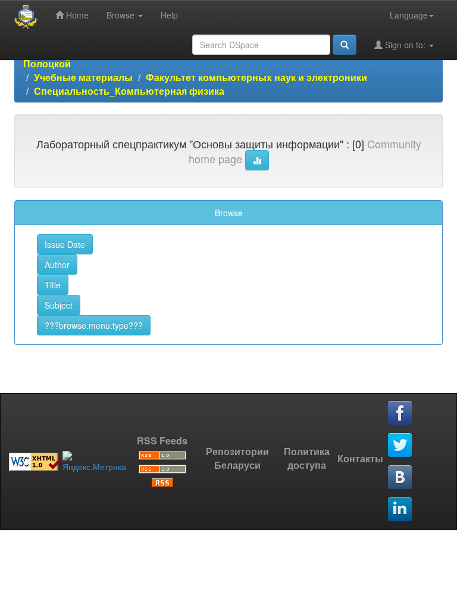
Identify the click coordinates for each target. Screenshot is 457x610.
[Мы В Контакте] (400, 477)
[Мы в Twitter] (400, 445)
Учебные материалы (83, 77)
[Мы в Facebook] (400, 413)
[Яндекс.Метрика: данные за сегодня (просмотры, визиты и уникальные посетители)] (94, 461)
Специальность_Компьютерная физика (129, 91)
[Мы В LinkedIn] (400, 509)
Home (76, 15)
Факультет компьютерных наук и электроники (256, 77)
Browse (122, 15)
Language (409, 15)
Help (169, 15)
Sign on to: (405, 45)
